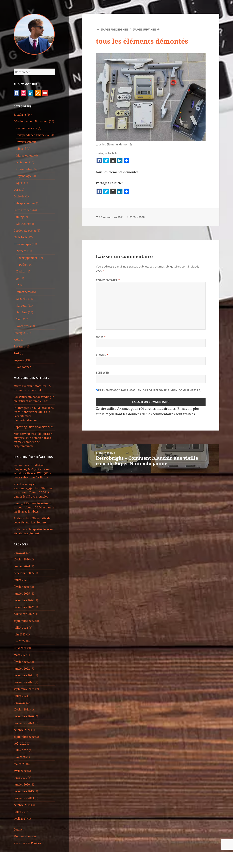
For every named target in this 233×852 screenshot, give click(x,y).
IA (17, 285)
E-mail (102, 355)
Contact (19, 829)
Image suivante (144, 29)
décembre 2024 (24, 600)
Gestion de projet (25, 230)
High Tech (20, 237)
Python (23, 264)
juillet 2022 (21, 627)
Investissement (26, 142)
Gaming (19, 217)
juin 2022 (20, 634)
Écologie (19, 196)
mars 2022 (20, 655)
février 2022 (22, 662)
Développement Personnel (31, 121)
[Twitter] (106, 161)
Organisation (24, 169)
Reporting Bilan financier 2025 (34, 427)
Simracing (23, 224)
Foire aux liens (23, 210)
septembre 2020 (24, 737)
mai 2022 (19, 641)
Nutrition (22, 162)
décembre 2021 (24, 675)
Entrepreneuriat (24, 203)
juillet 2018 (21, 812)
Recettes (19, 346)
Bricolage (20, 114)
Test (16, 353)
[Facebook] (99, 161)
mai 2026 (19, 552)
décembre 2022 (24, 607)
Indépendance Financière (33, 135)
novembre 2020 (24, 723)
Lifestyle (19, 333)
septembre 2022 (24, 621)
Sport (20, 183)
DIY (16, 189)
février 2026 (22, 559)
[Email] (113, 161)
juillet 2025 (21, 580)
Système (21, 312)
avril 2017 (20, 818)
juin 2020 (20, 757)
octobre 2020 (22, 730)
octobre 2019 (22, 805)
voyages (19, 360)
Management (25, 155)
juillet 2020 (21, 750)
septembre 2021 (24, 689)
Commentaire (108, 280)
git (18, 278)
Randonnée (23, 367)
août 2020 (20, 743)
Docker (21, 271)
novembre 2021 (24, 682)
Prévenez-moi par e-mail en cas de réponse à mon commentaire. (149, 390)
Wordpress (23, 326)
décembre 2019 (24, 791)
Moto (17, 340)
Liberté (21, 149)
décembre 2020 (24, 716)
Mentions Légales (25, 836)
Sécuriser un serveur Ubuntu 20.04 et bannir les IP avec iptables (34, 492)
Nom (101, 337)
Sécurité (21, 299)
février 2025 (22, 587)
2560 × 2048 (137, 217)
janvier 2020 (22, 784)
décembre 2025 (24, 573)
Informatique (22, 244)
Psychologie (24, 176)
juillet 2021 (21, 696)
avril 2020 (20, 771)
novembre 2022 (24, 614)
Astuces (21, 251)
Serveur (21, 305)
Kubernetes (24, 292)
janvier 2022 (22, 668)
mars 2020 (20, 778)
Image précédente (114, 29)
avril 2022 (20, 648)
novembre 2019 (24, 798)
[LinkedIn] (119, 161)
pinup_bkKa (21, 503)
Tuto (19, 319)
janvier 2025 (22, 593)
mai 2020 (19, 764)
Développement (26, 258)
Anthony (19, 518)
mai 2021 (19, 703)
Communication (26, 128)
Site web (102, 372)
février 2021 (22, 709)
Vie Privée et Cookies (27, 843)
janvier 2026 (22, 566)
